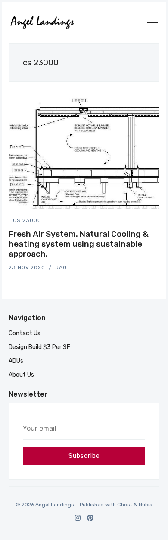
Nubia (145, 505)
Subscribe (84, 456)
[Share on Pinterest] (156, 222)
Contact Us (24, 333)
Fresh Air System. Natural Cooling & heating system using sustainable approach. (79, 244)
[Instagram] (77, 517)
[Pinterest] (90, 517)
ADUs (16, 361)
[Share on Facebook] (137, 222)
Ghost (124, 505)
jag (61, 267)
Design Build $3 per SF (39, 347)
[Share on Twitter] (126, 222)
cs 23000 (27, 220)
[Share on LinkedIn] (147, 222)
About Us (21, 374)
